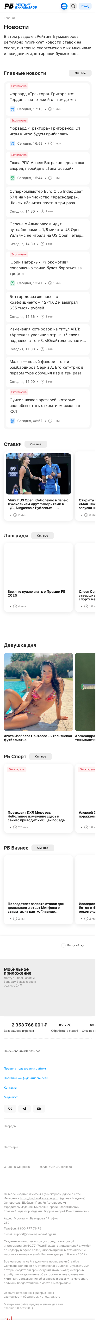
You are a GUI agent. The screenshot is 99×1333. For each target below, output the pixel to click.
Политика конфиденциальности (26, 1078)
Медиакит (11, 1097)
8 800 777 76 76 (29, 1228)
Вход (85, 6)
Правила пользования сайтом (25, 1068)
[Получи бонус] (64, 6)
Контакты (10, 1087)
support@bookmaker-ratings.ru (35, 1234)
